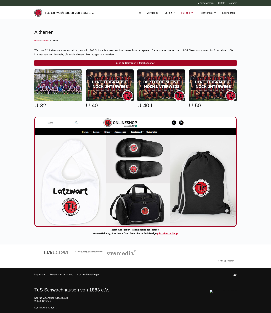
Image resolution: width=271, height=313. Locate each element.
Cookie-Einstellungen (88, 274)
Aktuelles (152, 12)
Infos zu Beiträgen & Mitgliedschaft (136, 62)
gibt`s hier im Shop (167, 233)
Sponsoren (228, 12)
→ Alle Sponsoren (225, 261)
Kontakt (221, 3)
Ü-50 (195, 105)
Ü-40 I (93, 105)
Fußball (185, 12)
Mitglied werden (206, 3)
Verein (168, 12)
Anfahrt (233, 3)
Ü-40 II (145, 105)
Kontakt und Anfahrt (45, 307)
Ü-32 (40, 105)
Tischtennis (206, 12)
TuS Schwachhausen (69, 12)
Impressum (40, 274)
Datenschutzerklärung (61, 274)
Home (37, 40)
